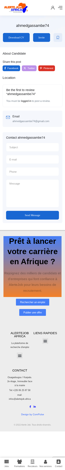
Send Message (32, 215)
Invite (41, 37)
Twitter (31, 68)
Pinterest (48, 68)
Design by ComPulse (32, 414)
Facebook (12, 68)
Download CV (16, 37)
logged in (26, 100)
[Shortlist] (58, 37)
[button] (20, 355)
